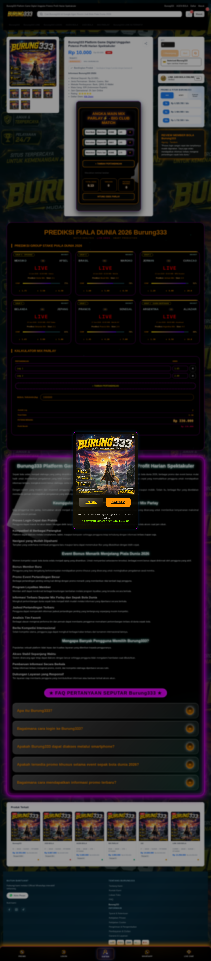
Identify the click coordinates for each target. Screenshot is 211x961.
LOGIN (91, 502)
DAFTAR (118, 502)
